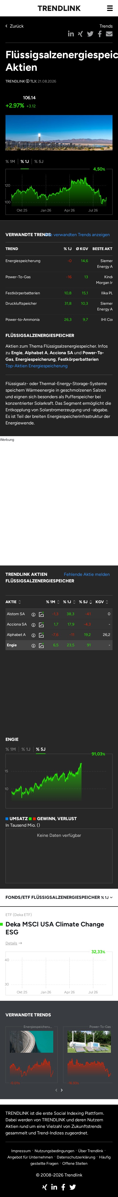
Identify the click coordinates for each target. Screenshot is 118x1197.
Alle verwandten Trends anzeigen (77, 234)
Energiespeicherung (22, 261)
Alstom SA (16, 614)
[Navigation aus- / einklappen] (110, 8)
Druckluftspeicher (21, 303)
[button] (71, 34)
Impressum (21, 1151)
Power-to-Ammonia (22, 319)
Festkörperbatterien (22, 293)
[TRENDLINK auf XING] (44, 1187)
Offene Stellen (75, 1163)
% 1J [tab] (25, 161)
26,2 (106, 634)
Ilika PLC (108, 293)
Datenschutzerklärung (76, 1157)
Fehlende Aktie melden (87, 574)
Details (11, 943)
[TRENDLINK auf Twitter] (72, 1187)
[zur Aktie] (41, 614)
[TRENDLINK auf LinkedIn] (54, 1187)
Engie (12, 645)
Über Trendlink (90, 1151)
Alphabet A (16, 634)
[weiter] (61, 1090)
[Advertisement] (59, 501)
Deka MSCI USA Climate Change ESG (54, 928)
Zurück (17, 26)
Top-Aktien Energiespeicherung (36, 365)
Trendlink (59, 8)
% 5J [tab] (38, 161)
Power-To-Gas (18, 277)
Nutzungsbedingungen (54, 1151)
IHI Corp (108, 319)
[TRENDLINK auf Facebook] (63, 1187)
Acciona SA (17, 624)
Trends (106, 26)
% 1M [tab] (10, 161)
